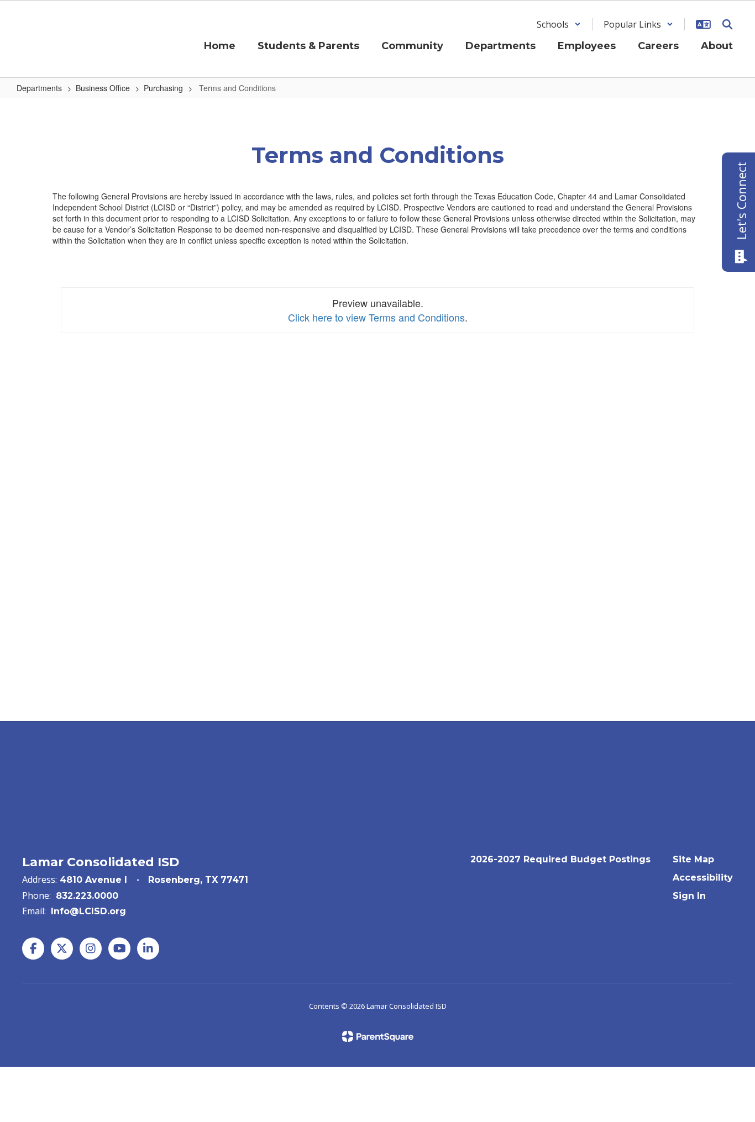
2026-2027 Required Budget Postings (560, 859)
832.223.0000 (87, 896)
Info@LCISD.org (88, 911)
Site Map (693, 859)
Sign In (689, 896)
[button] (559, 24)
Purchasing (163, 87)
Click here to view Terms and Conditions (376, 317)
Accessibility (703, 877)
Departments (39, 87)
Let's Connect (741, 201)
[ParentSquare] (377, 1036)
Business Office (103, 87)
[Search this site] (727, 24)
